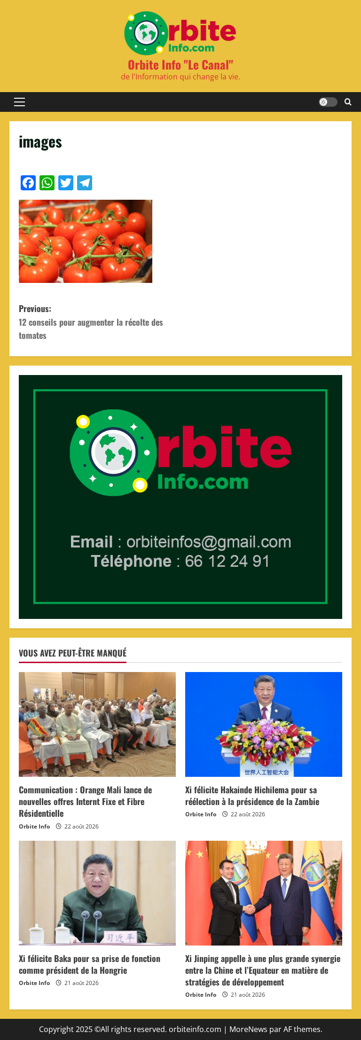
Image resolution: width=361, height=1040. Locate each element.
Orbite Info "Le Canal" (180, 64)
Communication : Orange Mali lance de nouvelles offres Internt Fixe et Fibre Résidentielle (85, 801)
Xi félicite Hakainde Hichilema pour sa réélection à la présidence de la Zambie (252, 795)
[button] (19, 102)
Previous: (91, 322)
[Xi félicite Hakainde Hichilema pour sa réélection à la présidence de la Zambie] (263, 724)
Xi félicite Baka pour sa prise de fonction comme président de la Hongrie (89, 964)
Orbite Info (34, 826)
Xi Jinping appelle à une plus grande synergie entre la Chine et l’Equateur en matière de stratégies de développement (262, 970)
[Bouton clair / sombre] (328, 102)
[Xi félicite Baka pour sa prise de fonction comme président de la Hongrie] (97, 893)
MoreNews (248, 1029)
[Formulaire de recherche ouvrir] (348, 102)
